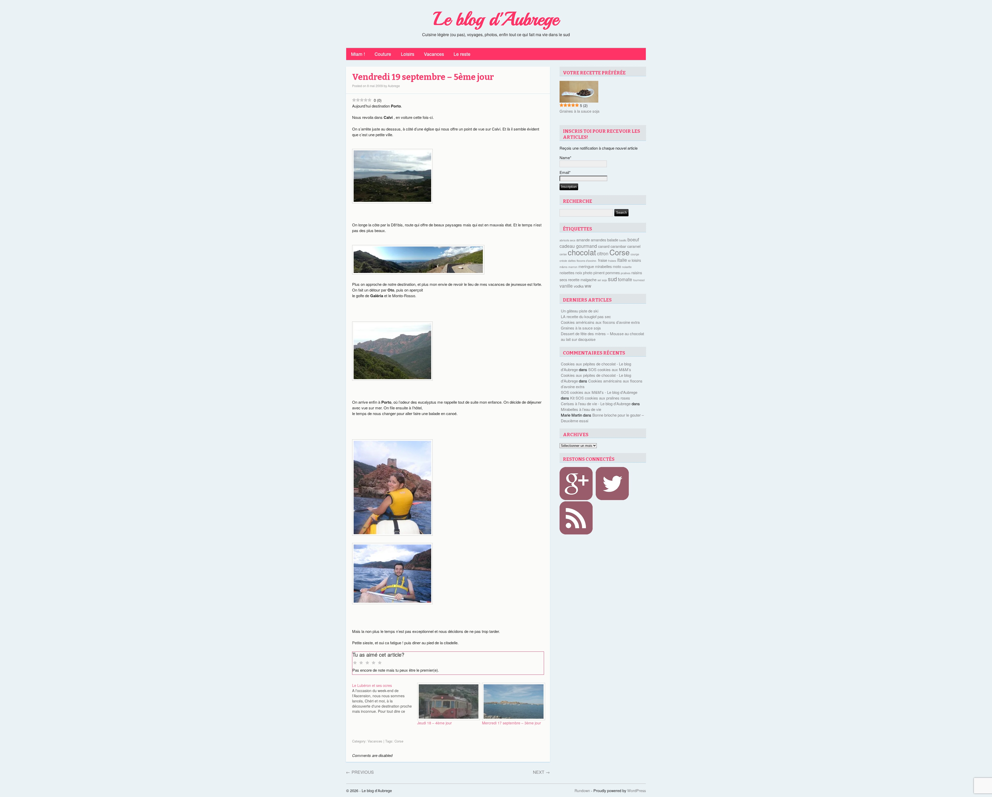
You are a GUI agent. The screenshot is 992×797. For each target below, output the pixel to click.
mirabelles (603, 266)
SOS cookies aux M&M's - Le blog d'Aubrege (599, 392)
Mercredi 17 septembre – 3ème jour (511, 722)
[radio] (355, 663)
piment (599, 272)
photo (587, 272)
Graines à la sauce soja (579, 111)
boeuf (633, 239)
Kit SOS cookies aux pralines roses (600, 398)
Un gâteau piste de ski (579, 310)
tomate (625, 279)
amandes (598, 239)
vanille (566, 285)
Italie (622, 260)
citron (602, 253)
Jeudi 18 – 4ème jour (434, 722)
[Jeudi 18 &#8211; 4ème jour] (447, 701)
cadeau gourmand (578, 246)
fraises (612, 261)
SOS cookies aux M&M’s (609, 369)
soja (604, 280)
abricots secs (567, 240)
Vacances (434, 54)
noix (578, 272)
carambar (618, 246)
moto (617, 266)
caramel (633, 246)
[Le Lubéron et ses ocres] (384, 698)
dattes (572, 261)
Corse (398, 741)
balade (612, 239)
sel (599, 280)
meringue (586, 266)
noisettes (567, 272)
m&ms (563, 267)
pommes (613, 272)
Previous (360, 772)
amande (583, 239)
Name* (565, 157)
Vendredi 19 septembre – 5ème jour (423, 77)
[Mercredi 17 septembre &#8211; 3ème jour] (512, 701)
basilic (622, 240)
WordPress (636, 790)
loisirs (636, 260)
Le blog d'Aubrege (496, 19)
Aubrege (394, 85)
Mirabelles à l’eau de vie (581, 409)
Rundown (582, 790)
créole (563, 261)
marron (572, 267)
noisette (627, 267)
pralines (625, 273)
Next (541, 772)
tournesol (639, 280)
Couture (383, 54)
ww (588, 285)
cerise (563, 254)
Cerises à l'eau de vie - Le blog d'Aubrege (596, 403)
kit (629, 261)
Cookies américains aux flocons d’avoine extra (600, 322)
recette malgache (582, 279)
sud (612, 279)
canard (603, 246)
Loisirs (407, 54)
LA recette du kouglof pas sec (586, 316)
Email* (565, 172)
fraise (602, 260)
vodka (579, 286)
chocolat (582, 252)
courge (635, 254)
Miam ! (358, 54)
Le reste (462, 54)
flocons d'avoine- (587, 261)
